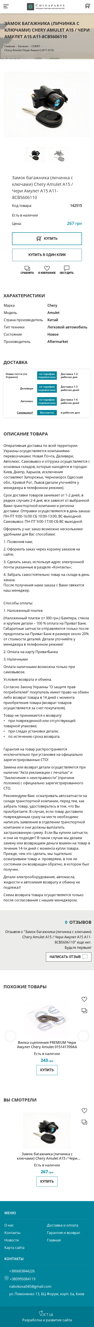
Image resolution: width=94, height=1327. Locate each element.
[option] (47, 104)
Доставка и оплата (62, 1225)
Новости (11, 1240)
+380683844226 (22, 1271)
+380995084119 (22, 1279)
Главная (9, 46)
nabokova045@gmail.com (30, 1286)
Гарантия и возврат (63, 1232)
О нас (9, 1225)
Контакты (12, 1232)
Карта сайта (14, 1247)
